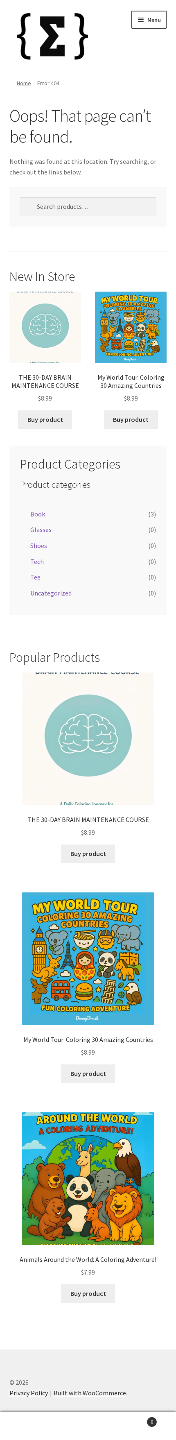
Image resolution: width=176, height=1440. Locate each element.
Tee (35, 577)
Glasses (41, 529)
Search (88, 1426)
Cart (135, 1419)
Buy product (45, 419)
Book (37, 514)
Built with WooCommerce (90, 1393)
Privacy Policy (28, 1393)
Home (24, 83)
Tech (37, 561)
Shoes (38, 545)
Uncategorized (51, 593)
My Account (29, 1426)
